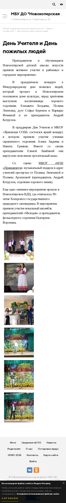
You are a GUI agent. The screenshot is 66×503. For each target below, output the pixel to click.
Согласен (10, 498)
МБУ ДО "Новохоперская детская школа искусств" (23, 29)
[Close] (63, 483)
